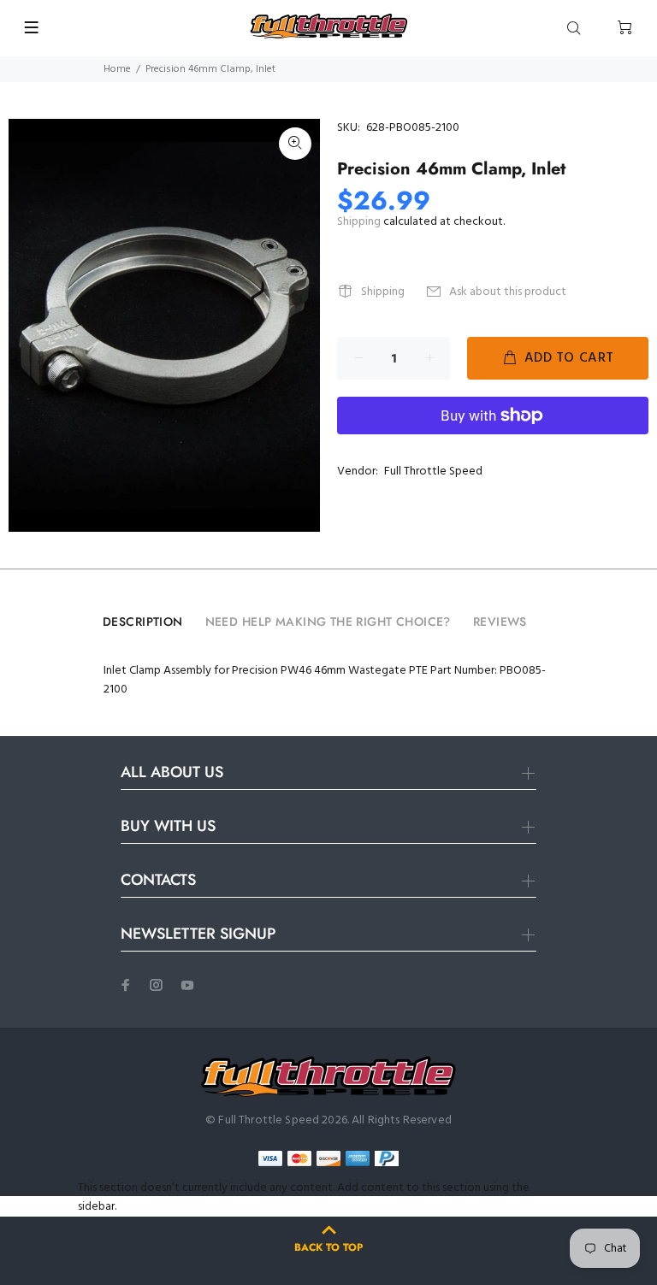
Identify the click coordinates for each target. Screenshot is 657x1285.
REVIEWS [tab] (500, 621)
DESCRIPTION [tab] (143, 621)
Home (117, 69)
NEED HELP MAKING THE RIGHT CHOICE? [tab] (328, 621)
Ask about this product (507, 292)
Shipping (359, 222)
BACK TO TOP (328, 1247)
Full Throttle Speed (433, 471)
